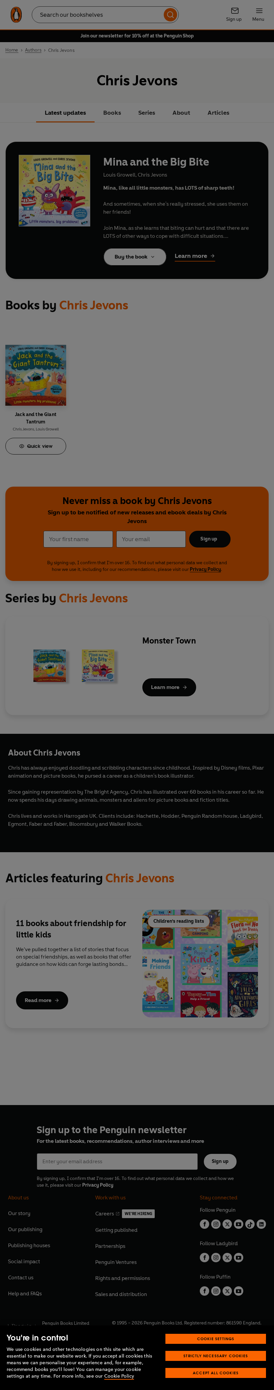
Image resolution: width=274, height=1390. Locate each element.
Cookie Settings (216, 1338)
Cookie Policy (119, 1376)
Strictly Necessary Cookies (215, 1355)
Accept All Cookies (216, 1372)
